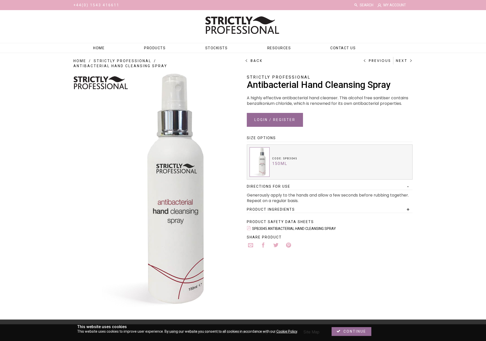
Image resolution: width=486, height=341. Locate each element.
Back (257, 60)
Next (402, 60)
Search (356, 5)
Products (155, 48)
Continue (354, 331)
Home (99, 48)
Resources (279, 48)
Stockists (216, 48)
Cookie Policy (286, 331)
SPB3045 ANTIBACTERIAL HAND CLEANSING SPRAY (294, 229)
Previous (380, 60)
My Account (394, 5)
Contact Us (343, 48)
